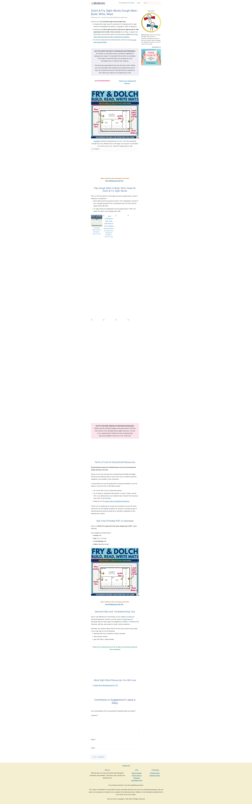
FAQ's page (127, 619)
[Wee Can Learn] (98, 4)
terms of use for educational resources (116, 501)
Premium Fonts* (155, 773)
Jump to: (97, 149)
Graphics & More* (154, 775)
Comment (94, 715)
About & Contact (137, 773)
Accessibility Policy (136, 780)
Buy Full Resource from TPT (114, 181)
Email (93, 748)
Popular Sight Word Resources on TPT (106, 685)
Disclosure (97, 141)
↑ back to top (126, 765)
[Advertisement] (115, 164)
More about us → (156, 47)
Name (93, 739)
